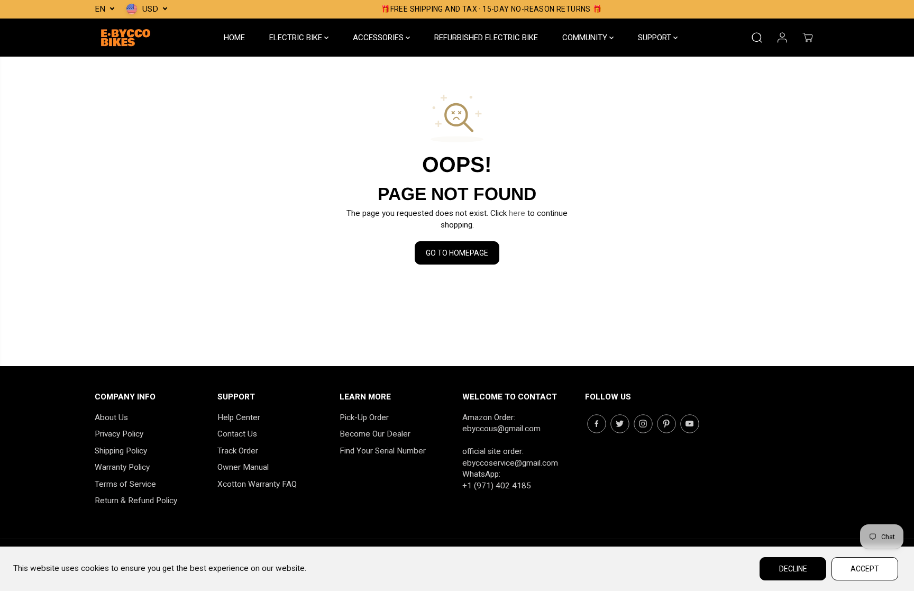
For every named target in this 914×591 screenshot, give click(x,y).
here (517, 213)
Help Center (238, 417)
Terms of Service (125, 484)
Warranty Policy (122, 467)
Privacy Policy (119, 434)
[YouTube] (689, 423)
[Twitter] (620, 423)
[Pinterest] (666, 423)
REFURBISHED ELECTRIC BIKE (486, 37)
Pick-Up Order (364, 417)
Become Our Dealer (375, 434)
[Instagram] (643, 423)
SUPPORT (655, 37)
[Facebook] (596, 423)
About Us (111, 417)
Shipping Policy (121, 451)
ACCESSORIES (379, 37)
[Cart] (807, 37)
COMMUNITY (585, 37)
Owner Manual (243, 467)
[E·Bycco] (126, 37)
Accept (865, 569)
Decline (793, 569)
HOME (234, 37)
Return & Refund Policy (136, 500)
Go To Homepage (457, 253)
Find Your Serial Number (383, 451)
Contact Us (237, 434)
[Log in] (782, 37)
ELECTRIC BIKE (296, 37)
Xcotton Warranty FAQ (257, 484)
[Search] (757, 37)
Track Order (237, 451)
